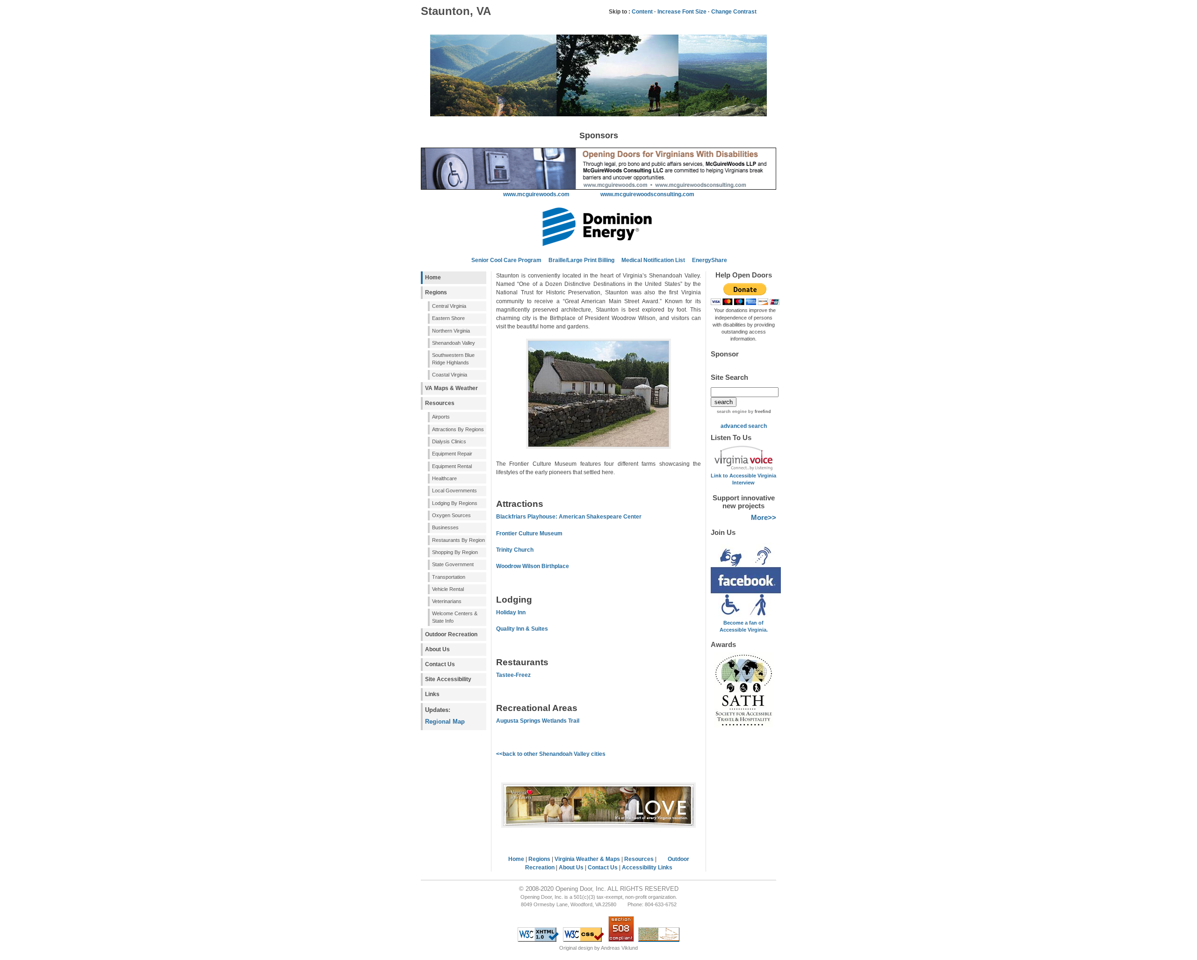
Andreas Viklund (619, 948)
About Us (437, 649)
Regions (436, 292)
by (759, 411)
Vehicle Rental (448, 589)
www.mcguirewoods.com (536, 194)
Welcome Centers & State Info (454, 617)
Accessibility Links (647, 867)
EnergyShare (709, 260)
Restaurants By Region (458, 540)
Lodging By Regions (454, 503)
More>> (763, 517)
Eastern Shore (448, 318)
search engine (732, 411)
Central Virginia (449, 306)
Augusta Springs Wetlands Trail (537, 721)
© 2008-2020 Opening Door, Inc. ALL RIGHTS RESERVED (598, 888)
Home (433, 277)
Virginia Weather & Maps (587, 859)
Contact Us (440, 664)
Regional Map (445, 721)
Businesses (445, 527)
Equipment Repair (452, 453)
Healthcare (444, 478)
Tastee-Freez (513, 675)
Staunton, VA (456, 11)
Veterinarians (446, 601)
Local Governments (454, 490)
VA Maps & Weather (451, 388)
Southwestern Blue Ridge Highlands (453, 358)
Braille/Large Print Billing (581, 260)
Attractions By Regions (458, 429)
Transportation (448, 577)
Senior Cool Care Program (505, 260)
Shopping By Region (455, 552)
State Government (453, 564)
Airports (441, 417)
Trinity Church (515, 550)
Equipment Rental (452, 466)
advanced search (744, 426)
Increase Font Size (682, 11)
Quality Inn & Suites (522, 629)
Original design (576, 948)
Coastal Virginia (449, 374)
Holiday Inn (511, 612)
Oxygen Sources (451, 515)
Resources (439, 403)
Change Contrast (734, 11)
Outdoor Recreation (451, 634)
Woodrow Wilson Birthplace (532, 566)
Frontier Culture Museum (529, 533)
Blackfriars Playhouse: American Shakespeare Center (569, 516)
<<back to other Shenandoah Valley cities (551, 754)
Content (642, 11)
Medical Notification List (653, 260)
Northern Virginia (451, 331)
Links (432, 694)
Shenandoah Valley (453, 343)
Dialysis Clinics (449, 441)
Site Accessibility (448, 679)
